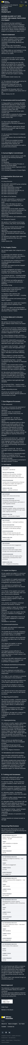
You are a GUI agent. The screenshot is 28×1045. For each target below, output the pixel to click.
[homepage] (7, 1017)
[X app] (2, 1032)
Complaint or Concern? (6, 1035)
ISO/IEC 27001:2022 (16, 1035)
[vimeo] (6, 1032)
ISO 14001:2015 (12, 1037)
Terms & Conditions (5, 1042)
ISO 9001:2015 (4, 1037)
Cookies (3, 1040)
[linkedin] (9, 1032)
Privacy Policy (17, 1040)
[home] (5, 2)
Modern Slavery (9, 1040)
